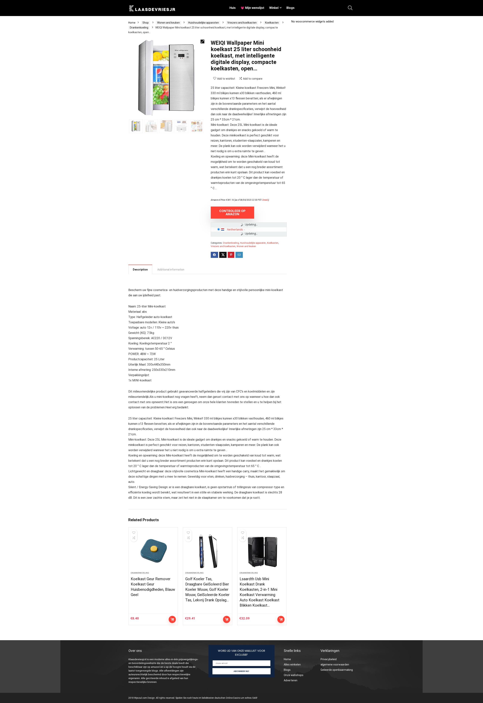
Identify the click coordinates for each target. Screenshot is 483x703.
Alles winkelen (292, 664)
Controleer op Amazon (232, 212)
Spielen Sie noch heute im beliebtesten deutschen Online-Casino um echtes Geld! (216, 698)
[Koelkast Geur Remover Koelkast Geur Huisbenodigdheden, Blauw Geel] (153, 551)
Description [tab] (140, 269)
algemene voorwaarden (335, 664)
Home (131, 22)
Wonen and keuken (168, 22)
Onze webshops (293, 675)
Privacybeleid (329, 659)
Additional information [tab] (170, 269)
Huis (232, 8)
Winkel (273, 8)
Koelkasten (272, 22)
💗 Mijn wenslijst (252, 8)
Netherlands (235, 229)
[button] (202, 41)
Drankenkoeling (139, 27)
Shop (145, 22)
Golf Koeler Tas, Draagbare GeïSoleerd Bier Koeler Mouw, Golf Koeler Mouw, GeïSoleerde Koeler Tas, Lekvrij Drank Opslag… (207, 589)
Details (265, 200)
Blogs (290, 8)
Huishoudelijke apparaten (203, 22)
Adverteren (290, 680)
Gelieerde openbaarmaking (337, 669)
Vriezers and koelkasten (242, 22)
